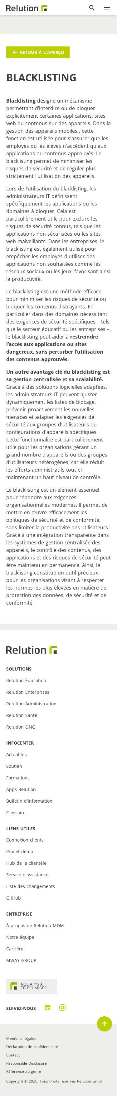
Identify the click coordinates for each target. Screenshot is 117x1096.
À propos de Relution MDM (35, 925)
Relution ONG (20, 727)
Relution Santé (21, 715)
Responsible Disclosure (26, 1063)
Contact (13, 1055)
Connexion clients (25, 840)
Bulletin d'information (29, 801)
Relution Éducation (26, 680)
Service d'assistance (27, 875)
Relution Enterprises (27, 692)
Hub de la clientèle (26, 863)
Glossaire (16, 812)
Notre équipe (20, 937)
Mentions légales (21, 1038)
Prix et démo (19, 851)
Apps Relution (21, 789)
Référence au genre (23, 1071)
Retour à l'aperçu (42, 52)
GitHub (13, 898)
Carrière (14, 949)
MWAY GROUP (21, 960)
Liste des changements (30, 886)
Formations (18, 778)
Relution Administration (31, 704)
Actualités (16, 754)
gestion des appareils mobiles (41, 130)
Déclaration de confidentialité (32, 1046)
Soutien (14, 766)
